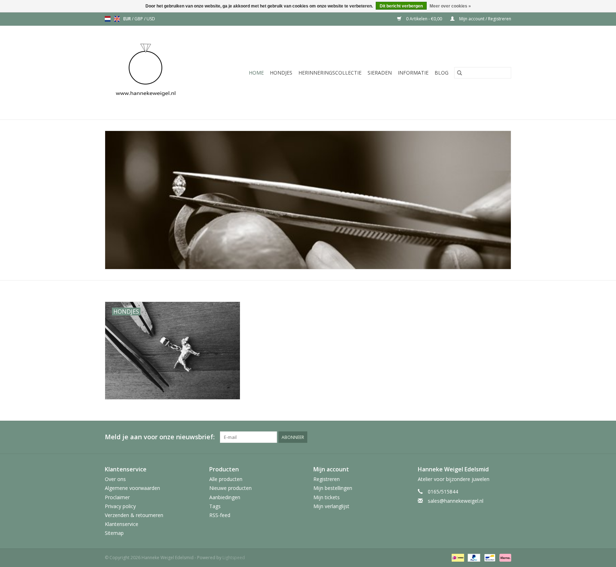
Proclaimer (117, 497)
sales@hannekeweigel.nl (455, 500)
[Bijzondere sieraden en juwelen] (155, 72)
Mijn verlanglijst (331, 506)
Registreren (326, 479)
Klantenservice (121, 524)
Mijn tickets (326, 497)
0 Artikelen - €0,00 (424, 19)
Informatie (413, 72)
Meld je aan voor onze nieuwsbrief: (160, 437)
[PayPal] (473, 557)
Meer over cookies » (450, 6)
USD (151, 19)
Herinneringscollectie (329, 72)
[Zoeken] (459, 73)
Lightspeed (233, 558)
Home (256, 72)
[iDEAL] (457, 557)
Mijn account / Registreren (484, 19)
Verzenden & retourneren (134, 515)
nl (108, 19)
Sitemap (114, 533)
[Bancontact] (489, 557)
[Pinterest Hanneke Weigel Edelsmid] (492, 437)
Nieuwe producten (230, 488)
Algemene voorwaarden (132, 488)
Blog (441, 72)
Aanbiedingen (224, 497)
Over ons (115, 479)
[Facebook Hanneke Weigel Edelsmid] (480, 437)
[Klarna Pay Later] (504, 557)
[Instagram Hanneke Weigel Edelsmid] (505, 437)
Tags (215, 506)
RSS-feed (219, 515)
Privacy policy (120, 506)
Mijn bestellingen (332, 488)
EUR (127, 19)
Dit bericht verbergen (401, 6)
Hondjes (281, 72)
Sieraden (380, 72)
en (117, 19)
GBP (139, 19)
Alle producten (225, 479)
